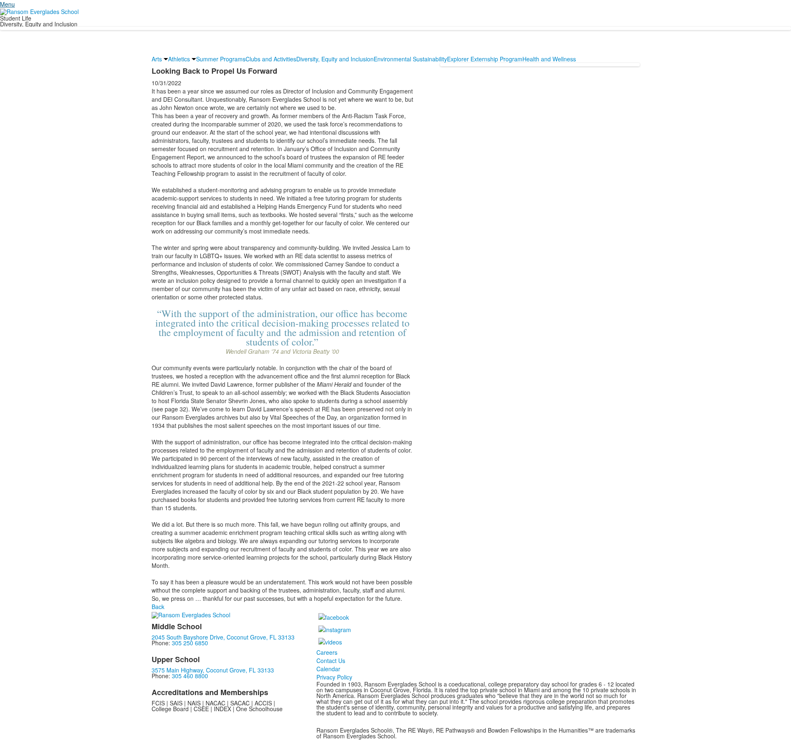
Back (158, 606)
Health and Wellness (549, 59)
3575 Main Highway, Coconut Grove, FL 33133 (213, 670)
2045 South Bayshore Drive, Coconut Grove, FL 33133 (223, 637)
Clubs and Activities (271, 59)
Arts (157, 59)
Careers (326, 652)
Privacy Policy (334, 677)
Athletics (179, 59)
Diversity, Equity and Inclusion (335, 59)
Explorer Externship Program (484, 59)
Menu (7, 4)
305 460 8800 (190, 676)
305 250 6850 (190, 643)
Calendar (328, 669)
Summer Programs (221, 59)
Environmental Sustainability (410, 59)
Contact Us (330, 660)
